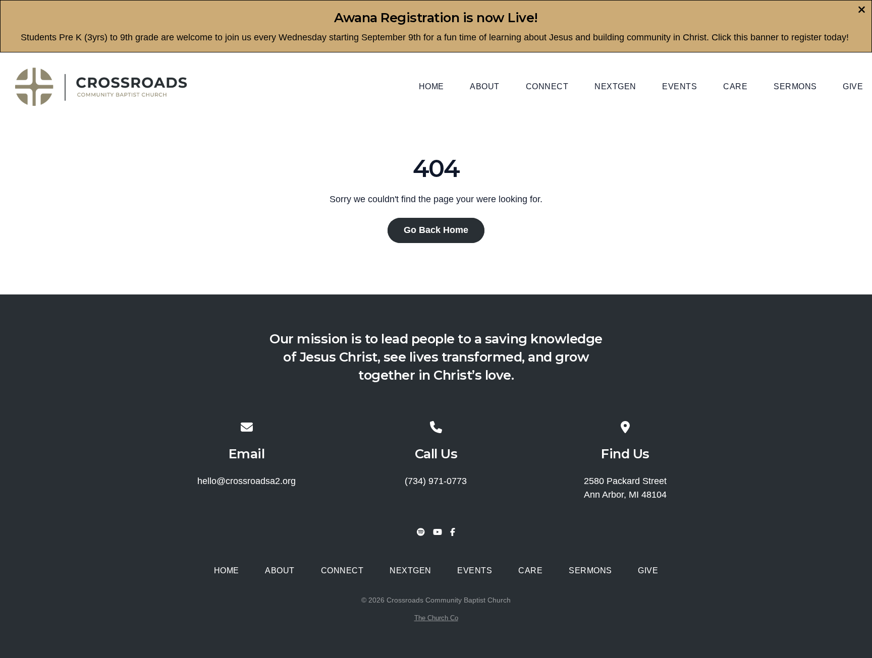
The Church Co (436, 618)
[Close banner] (861, 11)
